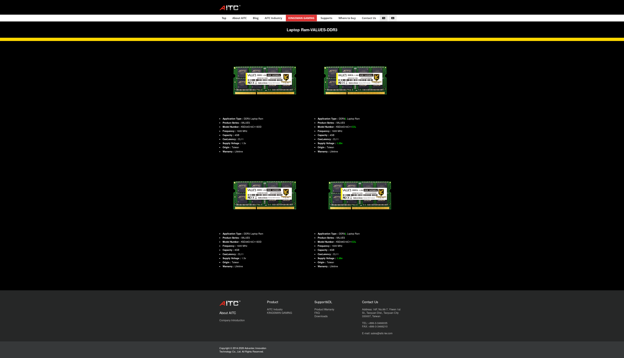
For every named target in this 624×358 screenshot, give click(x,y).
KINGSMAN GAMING (279, 313)
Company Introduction (232, 320)
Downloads (321, 316)
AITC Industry (275, 309)
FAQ (317, 313)
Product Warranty (324, 309)
